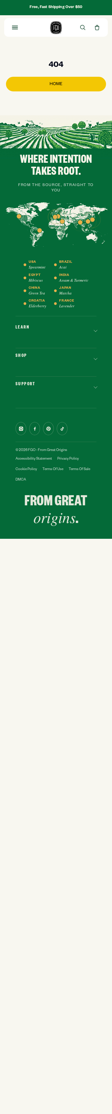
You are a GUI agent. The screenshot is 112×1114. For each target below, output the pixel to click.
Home (56, 84)
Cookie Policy (26, 470)
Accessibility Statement (34, 459)
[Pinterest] (48, 428)
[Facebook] (34, 428)
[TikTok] (62, 428)
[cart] (97, 27)
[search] (82, 27)
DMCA (21, 480)
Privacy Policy (68, 459)
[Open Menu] (15, 27)
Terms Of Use (52, 470)
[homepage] (56, 27)
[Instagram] (21, 428)
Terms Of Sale (79, 470)
